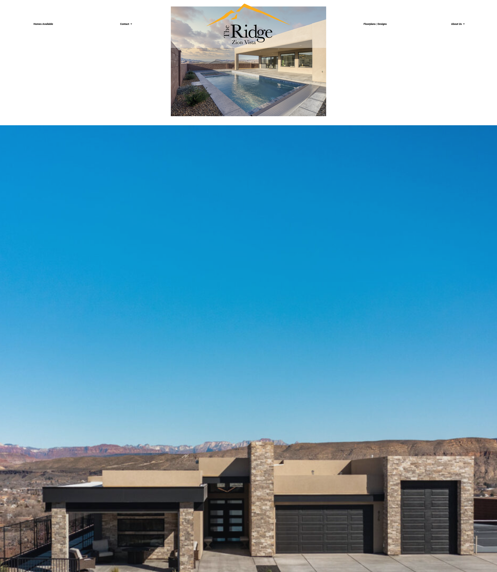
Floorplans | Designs (375, 24)
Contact (124, 24)
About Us (456, 24)
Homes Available (43, 24)
